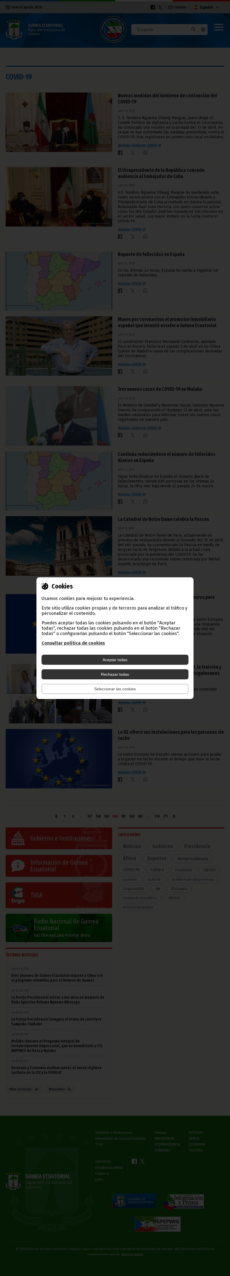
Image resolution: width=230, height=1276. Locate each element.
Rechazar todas (115, 674)
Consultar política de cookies (73, 643)
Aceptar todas (115, 659)
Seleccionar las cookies (115, 689)
